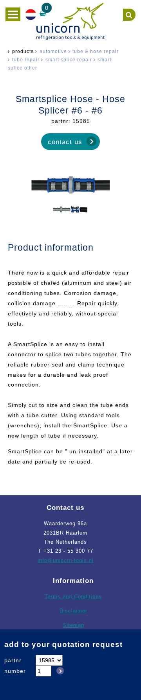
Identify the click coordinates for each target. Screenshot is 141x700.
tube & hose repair (95, 51)
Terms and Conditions (73, 596)
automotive (53, 51)
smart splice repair (68, 59)
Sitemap (73, 625)
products (23, 51)
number (15, 671)
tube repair (26, 59)
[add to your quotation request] (58, 670)
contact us (65, 142)
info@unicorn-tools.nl (66, 560)
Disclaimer (73, 611)
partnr (13, 660)
